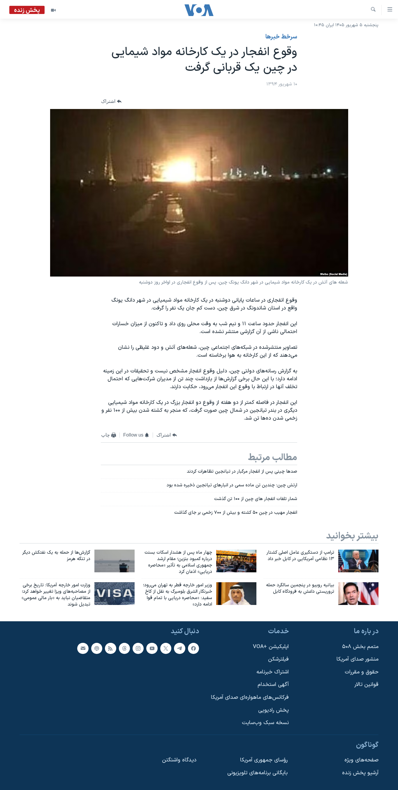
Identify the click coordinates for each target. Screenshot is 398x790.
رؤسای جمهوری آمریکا (264, 760)
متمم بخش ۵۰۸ (360, 646)
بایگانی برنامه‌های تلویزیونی (257, 773)
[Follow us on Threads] (124, 648)
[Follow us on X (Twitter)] (165, 648)
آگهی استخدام (273, 685)
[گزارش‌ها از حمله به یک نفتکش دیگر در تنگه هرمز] (114, 561)
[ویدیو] (53, 10)
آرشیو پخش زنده (360, 773)
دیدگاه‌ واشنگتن (179, 760)
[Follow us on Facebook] (193, 648)
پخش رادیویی (273, 710)
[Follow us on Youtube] (151, 648)
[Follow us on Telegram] (179, 648)
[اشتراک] (82, 648)
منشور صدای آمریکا (357, 659)
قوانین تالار (366, 685)
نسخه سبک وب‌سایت (265, 723)
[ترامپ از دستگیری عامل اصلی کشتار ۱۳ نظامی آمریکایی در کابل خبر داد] (358, 561)
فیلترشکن (278, 659)
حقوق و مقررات (361, 672)
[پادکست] (96, 648)
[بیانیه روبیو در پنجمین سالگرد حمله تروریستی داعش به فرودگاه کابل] (358, 593)
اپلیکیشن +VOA (271, 646)
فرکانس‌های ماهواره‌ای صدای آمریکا (250, 697)
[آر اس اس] (110, 648)
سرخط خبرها (281, 37)
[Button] (111, 101)
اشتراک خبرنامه (272, 672)
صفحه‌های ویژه (361, 760)
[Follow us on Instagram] (138, 648)
